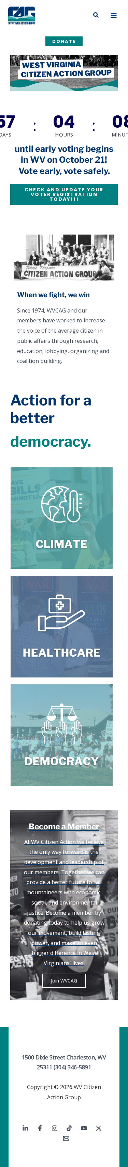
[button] (96, 15)
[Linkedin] (25, 1128)
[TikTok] (69, 1128)
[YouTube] (84, 1128)
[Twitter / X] (99, 1128)
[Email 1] (66, 1138)
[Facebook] (40, 1128)
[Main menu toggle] (113, 15)
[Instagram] (55, 1128)
